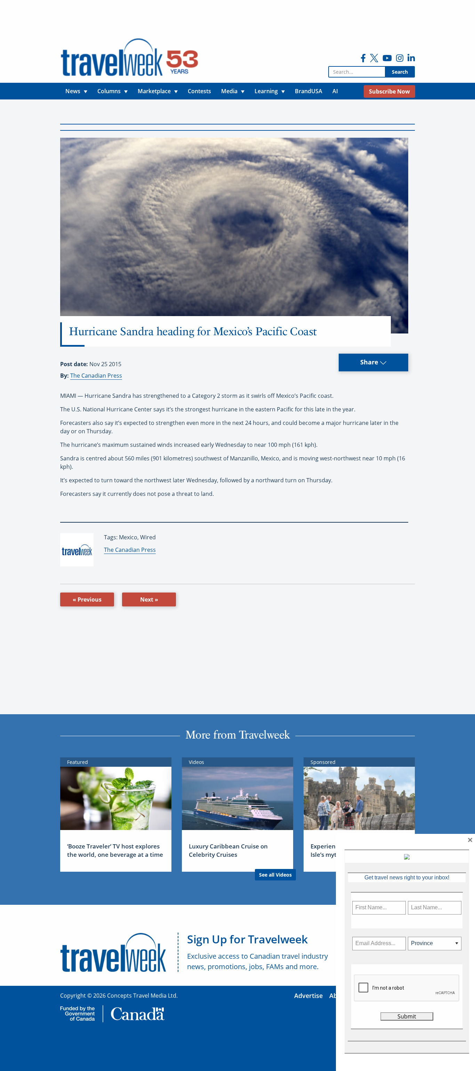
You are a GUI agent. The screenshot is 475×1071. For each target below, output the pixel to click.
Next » (149, 599)
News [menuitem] (72, 91)
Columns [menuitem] (109, 91)
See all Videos (275, 874)
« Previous (87, 599)
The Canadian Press (96, 375)
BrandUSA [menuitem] (308, 91)
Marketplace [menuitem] (154, 91)
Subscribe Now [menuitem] (389, 91)
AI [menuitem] (335, 91)
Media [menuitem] (229, 91)
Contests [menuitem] (199, 91)
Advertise (308, 995)
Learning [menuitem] (266, 91)
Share (370, 362)
